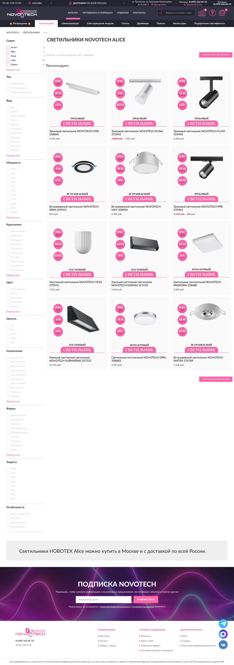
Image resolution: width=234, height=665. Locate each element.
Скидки (186, 641)
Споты (125, 23)
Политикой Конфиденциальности (115, 607)
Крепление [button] (13, 224)
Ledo (13, 60)
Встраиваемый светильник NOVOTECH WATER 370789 (198, 359)
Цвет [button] (9, 282)
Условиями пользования (143, 607)
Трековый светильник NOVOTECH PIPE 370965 (198, 208)
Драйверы (143, 23)
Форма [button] (10, 408)
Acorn (14, 47)
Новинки (123, 13)
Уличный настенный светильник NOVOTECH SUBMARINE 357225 (70, 359)
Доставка (105, 636)
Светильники (46, 23)
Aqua (13, 56)
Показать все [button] (13, 70)
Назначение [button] (14, 351)
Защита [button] (11, 462)
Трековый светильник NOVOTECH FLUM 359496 (199, 133)
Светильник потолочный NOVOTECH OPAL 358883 (138, 359)
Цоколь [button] (11, 318)
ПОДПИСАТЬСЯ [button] (146, 599)
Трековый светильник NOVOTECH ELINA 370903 (137, 133)
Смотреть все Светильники (215, 55)
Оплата (104, 641)
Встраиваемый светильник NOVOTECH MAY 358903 (136, 208)
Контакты (139, 13)
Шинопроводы (70, 23)
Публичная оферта (150, 646)
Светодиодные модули (100, 23)
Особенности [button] (15, 507)
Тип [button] (8, 77)
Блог (184, 636)
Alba (13, 52)
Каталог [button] (73, 13)
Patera (14, 65)
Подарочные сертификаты (209, 23)
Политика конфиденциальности (199, 646)
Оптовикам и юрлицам (98, 13)
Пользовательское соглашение (157, 650)
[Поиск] (161, 13)
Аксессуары (179, 23)
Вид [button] (9, 100)
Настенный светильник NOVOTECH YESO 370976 (75, 284)
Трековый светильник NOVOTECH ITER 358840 (74, 133)
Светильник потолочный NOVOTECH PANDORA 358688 (197, 284)
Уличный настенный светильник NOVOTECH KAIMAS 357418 (131, 284)
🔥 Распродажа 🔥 (20, 23)
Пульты (161, 23)
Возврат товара (108, 646)
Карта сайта (147, 641)
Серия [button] (10, 40)
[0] (222, 13)
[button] (193, 4)
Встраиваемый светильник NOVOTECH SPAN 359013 (74, 208)
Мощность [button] (13, 162)
